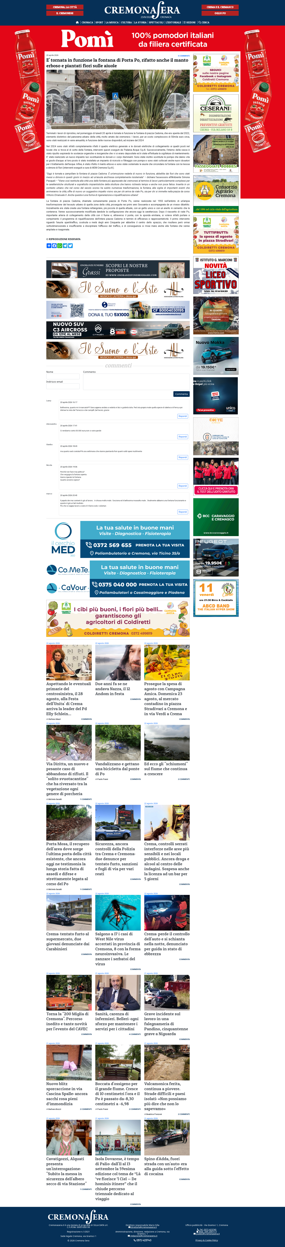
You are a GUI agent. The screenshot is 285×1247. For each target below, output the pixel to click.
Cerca (205, 22)
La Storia (140, 22)
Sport (99, 22)
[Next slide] (185, 100)
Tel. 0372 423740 (207, 1229)
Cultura (126, 22)
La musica (112, 22)
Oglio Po (220, 13)
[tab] (114, 129)
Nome (49, 372)
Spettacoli (156, 22)
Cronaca (87, 22)
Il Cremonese (64, 13)
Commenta (181, 394)
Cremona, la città (65, 7)
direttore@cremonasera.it (143, 1227)
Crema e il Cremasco (220, 7)
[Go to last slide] (51, 100)
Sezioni (191, 22)
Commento (89, 372)
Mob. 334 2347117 (207, 1231)
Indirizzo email (54, 381)
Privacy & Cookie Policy (206, 1240)
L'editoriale (173, 22)
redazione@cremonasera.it (143, 1235)
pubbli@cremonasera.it (208, 1233)
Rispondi (183, 416)
